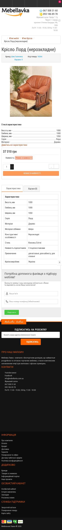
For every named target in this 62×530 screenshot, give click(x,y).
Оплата (4, 443)
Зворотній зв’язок (8, 507)
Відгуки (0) (32, 188)
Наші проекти (6, 479)
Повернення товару (9, 510)
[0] (55, 4)
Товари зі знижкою (9, 473)
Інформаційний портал (10, 476)
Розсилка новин (7, 497)
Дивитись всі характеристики (14, 145)
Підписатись (32, 342)
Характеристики (13, 188)
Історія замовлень (8, 492)
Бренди (4, 470)
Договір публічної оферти (11, 458)
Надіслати (11, 312)
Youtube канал (10, 372)
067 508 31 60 (50, 10)
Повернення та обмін (9, 455)
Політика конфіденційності (12, 460)
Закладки (5, 495)
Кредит (4, 446)
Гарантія (4, 452)
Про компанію (7, 440)
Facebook (8, 375)
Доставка (5, 449)
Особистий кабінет (8, 489)
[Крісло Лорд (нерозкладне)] (31, 91)
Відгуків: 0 (19, 59)
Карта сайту (5, 513)
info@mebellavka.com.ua (14, 378)
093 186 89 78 (50, 14)
